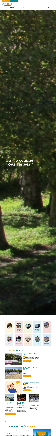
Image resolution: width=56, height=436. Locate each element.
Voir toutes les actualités (9, 414)
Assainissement (33, 12)
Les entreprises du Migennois (25, 11)
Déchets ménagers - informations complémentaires (39, 11)
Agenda (37, 6)
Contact (53, 6)
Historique (8, 11)
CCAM (8, 8)
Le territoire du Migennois (24, 8)
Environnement (33, 8)
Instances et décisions (10, 14)
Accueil (3, 6)
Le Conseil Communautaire (11, 12)
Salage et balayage (34, 14)
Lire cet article (26, 361)
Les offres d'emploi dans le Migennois (26, 12)
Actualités (42, 6)
